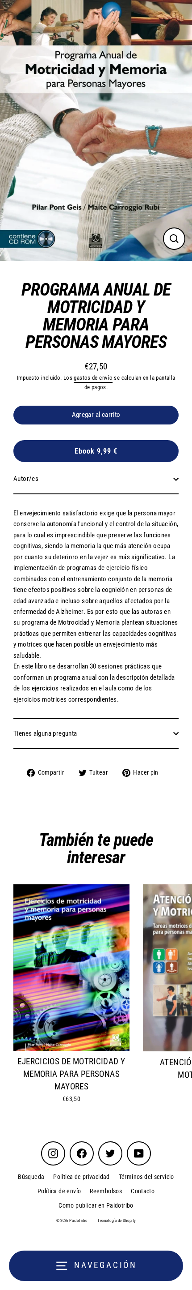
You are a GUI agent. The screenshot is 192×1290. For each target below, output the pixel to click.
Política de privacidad (81, 1176)
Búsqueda (31, 1176)
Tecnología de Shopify (116, 1220)
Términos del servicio (146, 1176)
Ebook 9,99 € (96, 451)
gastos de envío (93, 377)
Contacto (142, 1191)
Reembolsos (106, 1191)
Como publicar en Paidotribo (95, 1205)
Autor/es (25, 479)
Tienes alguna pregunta (45, 733)
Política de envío (59, 1191)
